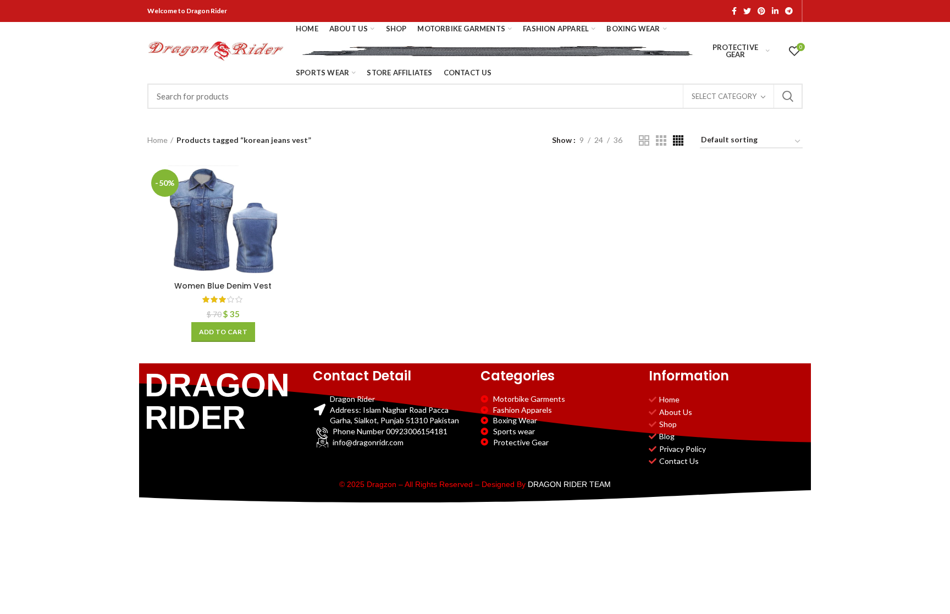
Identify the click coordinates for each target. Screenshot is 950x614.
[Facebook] (734, 11)
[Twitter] (747, 11)
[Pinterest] (761, 11)
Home (157, 140)
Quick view (291, 208)
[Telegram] (789, 11)
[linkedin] (775, 11)
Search (788, 96)
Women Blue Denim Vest (223, 286)
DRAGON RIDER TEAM (569, 484)
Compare (291, 183)
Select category (724, 96)
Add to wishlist (291, 232)
